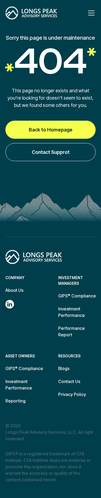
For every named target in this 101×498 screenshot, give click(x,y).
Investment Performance (71, 312)
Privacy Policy (72, 394)
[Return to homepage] (33, 257)
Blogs (63, 368)
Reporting (15, 401)
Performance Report (71, 331)
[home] (31, 12)
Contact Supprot (50, 152)
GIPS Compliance (77, 296)
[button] (90, 12)
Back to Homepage (50, 130)
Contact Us (69, 381)
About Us (14, 290)
